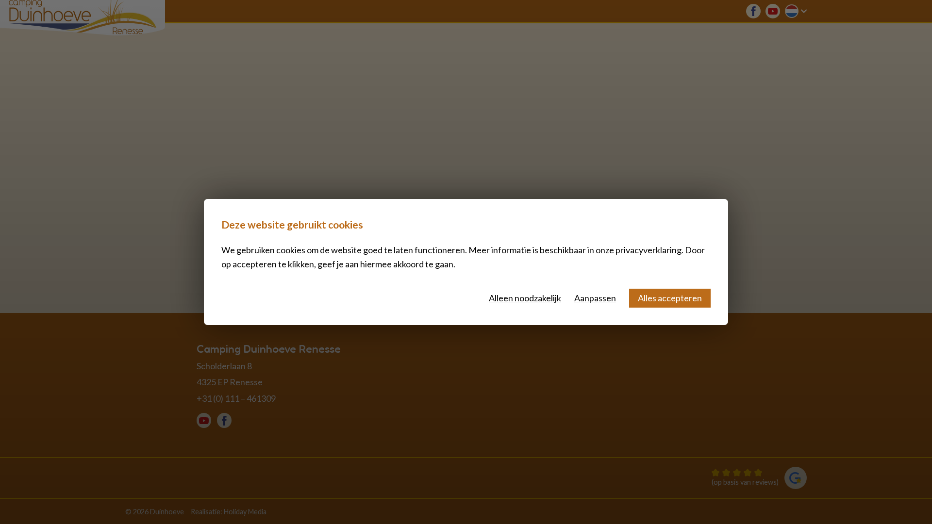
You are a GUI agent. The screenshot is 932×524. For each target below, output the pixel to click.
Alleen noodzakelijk (525, 298)
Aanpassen (595, 298)
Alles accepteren (670, 298)
